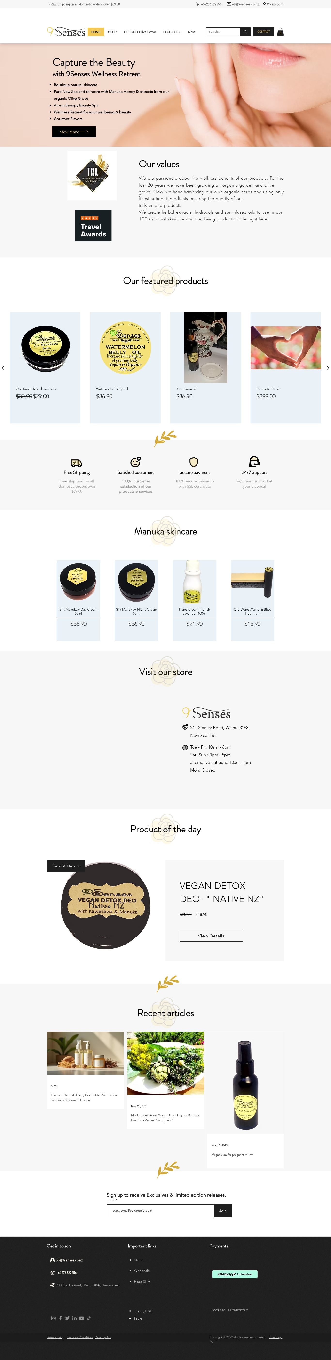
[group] (165, 368)
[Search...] (245, 32)
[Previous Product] (3, 368)
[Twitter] (67, 1318)
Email (111, 1200)
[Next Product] (328, 368)
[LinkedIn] (74, 1318)
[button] (280, 32)
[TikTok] (89, 1318)
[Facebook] (60, 1318)
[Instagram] (53, 1318)
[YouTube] (82, 1318)
